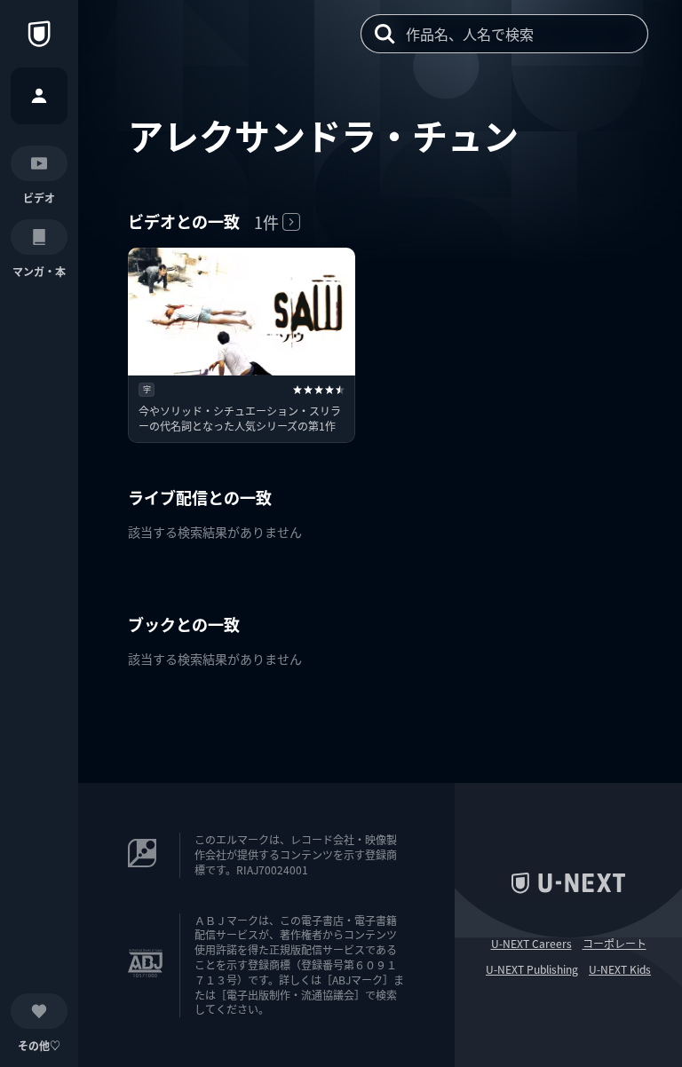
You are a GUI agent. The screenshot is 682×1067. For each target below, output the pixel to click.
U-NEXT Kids (620, 969)
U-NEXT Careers (531, 944)
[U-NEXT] (39, 34)
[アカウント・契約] (39, 95)
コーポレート (614, 944)
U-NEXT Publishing (532, 969)
